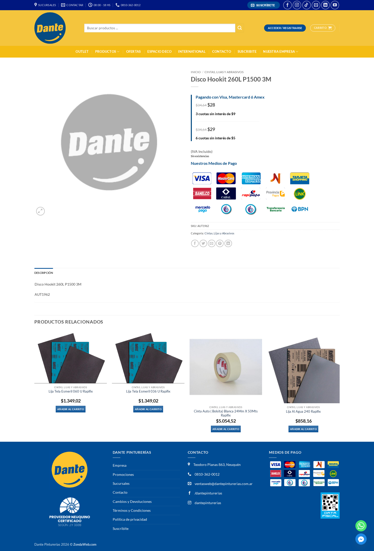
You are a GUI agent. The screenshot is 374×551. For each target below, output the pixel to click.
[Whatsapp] (361, 525)
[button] (263, 5)
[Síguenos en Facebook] (287, 5)
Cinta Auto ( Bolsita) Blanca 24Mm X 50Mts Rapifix (226, 413)
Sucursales (121, 483)
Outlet (82, 51)
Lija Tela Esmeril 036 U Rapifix (148, 391)
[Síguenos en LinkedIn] (325, 5)
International (191, 51)
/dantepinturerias (208, 493)
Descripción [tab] (43, 272)
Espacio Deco (159, 51)
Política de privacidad (130, 519)
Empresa (119, 465)
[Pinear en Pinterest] (220, 243)
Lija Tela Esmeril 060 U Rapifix (71, 391)
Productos (105, 51)
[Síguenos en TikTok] (306, 5)
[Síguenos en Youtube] (334, 5)
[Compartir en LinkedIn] (228, 243)
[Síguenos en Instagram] (297, 5)
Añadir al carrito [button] (70, 409)
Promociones (123, 474)
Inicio (196, 72)
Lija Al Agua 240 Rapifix (303, 411)
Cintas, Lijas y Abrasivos (224, 72)
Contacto (221, 51)
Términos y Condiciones (132, 510)
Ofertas (133, 51)
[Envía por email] (211, 243)
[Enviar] (239, 28)
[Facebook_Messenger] (361, 539)
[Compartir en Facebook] (195, 243)
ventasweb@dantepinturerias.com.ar (224, 483)
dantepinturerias (207, 503)
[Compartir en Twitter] (203, 243)
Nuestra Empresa (279, 51)
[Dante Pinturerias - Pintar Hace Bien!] (55, 28)
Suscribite (247, 51)
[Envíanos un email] (316, 5)
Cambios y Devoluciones (132, 501)
